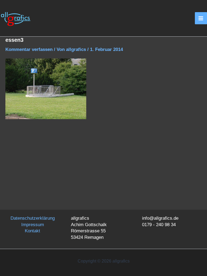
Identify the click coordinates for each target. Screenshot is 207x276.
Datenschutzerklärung (33, 218)
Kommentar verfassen (29, 49)
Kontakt (32, 230)
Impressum (32, 224)
